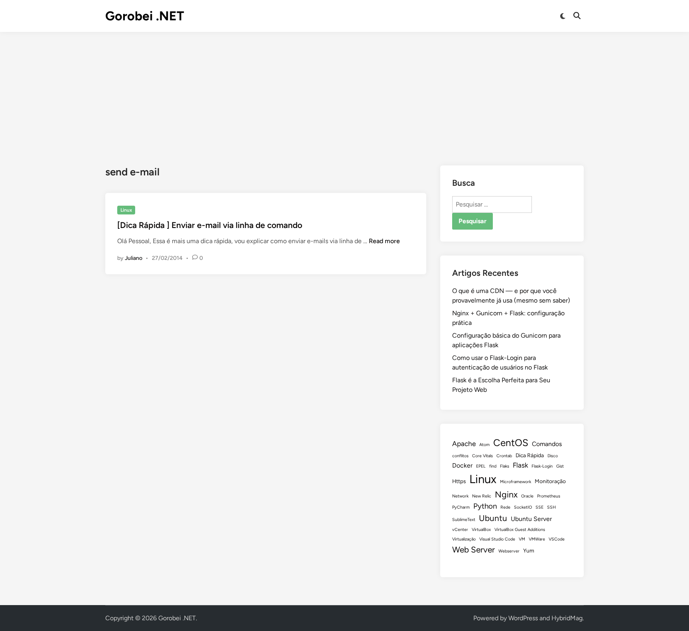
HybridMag (567, 618)
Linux (126, 210)
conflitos (460, 455)
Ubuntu (493, 518)
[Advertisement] (344, 91)
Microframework (515, 481)
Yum (528, 550)
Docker (462, 465)
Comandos (547, 444)
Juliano (133, 258)
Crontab (504, 455)
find (492, 466)
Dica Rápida (530, 455)
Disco (552, 455)
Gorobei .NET (144, 16)
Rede (505, 507)
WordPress (523, 618)
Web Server (473, 549)
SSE (539, 507)
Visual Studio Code (497, 539)
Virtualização (464, 539)
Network (460, 496)
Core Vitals (482, 455)
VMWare (537, 539)
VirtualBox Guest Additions (519, 529)
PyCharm (461, 507)
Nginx (506, 494)
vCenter (460, 529)
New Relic (481, 496)
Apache (464, 443)
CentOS (510, 442)
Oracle (527, 496)
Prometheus (548, 496)
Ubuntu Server (531, 519)
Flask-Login (542, 466)
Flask (520, 465)
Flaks (504, 466)
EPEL (481, 466)
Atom (484, 444)
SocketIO (523, 507)
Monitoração (550, 481)
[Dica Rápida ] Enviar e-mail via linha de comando (209, 225)
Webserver (509, 551)
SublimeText (463, 519)
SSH (551, 507)
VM (522, 539)
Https (459, 481)
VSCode (557, 539)
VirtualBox (481, 529)
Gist (560, 466)
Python (485, 506)
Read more (384, 241)
